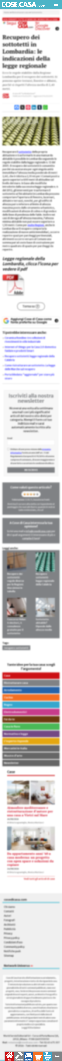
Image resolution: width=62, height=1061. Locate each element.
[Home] (23, 4)
